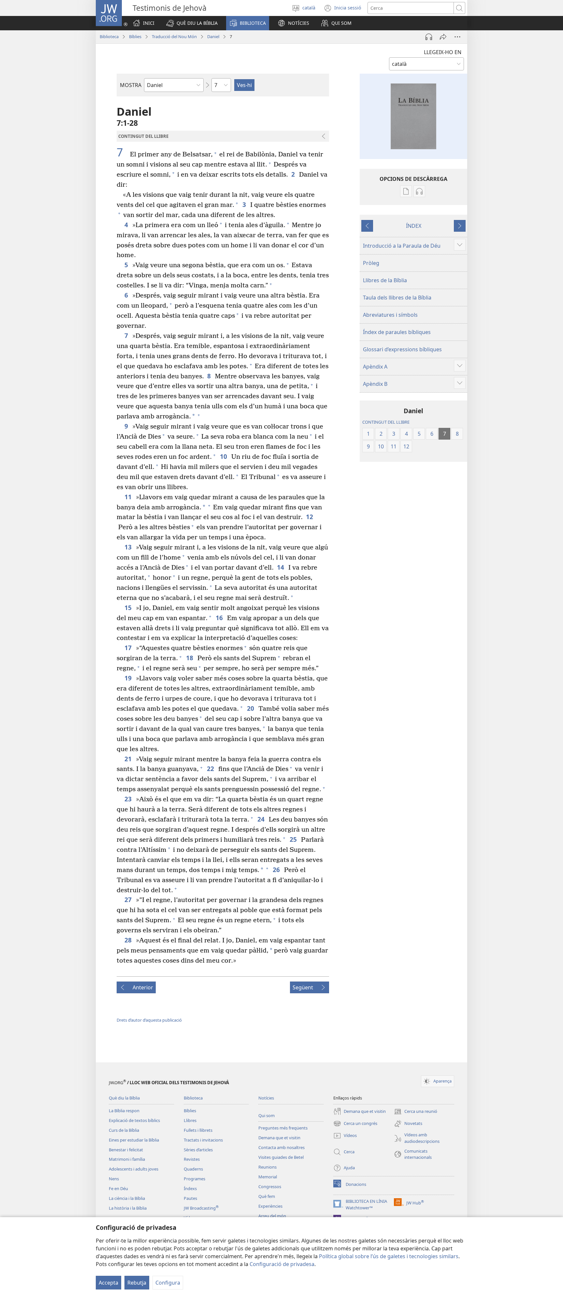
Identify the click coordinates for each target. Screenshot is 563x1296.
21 (128, 759)
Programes (194, 1179)
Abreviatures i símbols (390, 314)
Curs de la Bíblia (124, 1130)
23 (128, 799)
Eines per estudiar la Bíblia (134, 1140)
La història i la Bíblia (128, 1208)
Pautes (190, 1198)
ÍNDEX (413, 225)
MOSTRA (130, 85)
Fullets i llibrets (198, 1130)
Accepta (108, 1282)
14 (281, 567)
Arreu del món (272, 1216)
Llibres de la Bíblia (385, 280)
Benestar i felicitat (126, 1150)
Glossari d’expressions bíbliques (402, 349)
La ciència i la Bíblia (127, 1198)
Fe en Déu (118, 1188)
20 (251, 708)
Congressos (269, 1186)
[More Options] (457, 36)
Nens (114, 1179)
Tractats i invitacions (203, 1140)
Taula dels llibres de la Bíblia (397, 297)
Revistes (192, 1159)
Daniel (213, 36)
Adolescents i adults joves (133, 1169)
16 (220, 618)
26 (277, 869)
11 (128, 497)
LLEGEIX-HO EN (442, 52)
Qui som (266, 1115)
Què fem (266, 1196)
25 (294, 839)
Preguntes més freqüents (283, 1128)
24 (261, 819)
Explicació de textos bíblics (134, 1120)
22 (211, 768)
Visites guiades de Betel (281, 1157)
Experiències (270, 1206)
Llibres (190, 1120)
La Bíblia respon (124, 1111)
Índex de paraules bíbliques (397, 332)
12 (310, 517)
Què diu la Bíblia (124, 1098)
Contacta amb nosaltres (281, 1147)
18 (190, 658)
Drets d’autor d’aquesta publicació (149, 1020)
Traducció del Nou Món (174, 36)
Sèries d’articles (198, 1150)
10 (224, 456)
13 (128, 547)
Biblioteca (109, 36)
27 (128, 899)
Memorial (267, 1177)
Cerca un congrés (355, 1124)
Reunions (267, 1167)
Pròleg (371, 263)
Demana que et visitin (279, 1138)
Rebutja (136, 1282)
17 (128, 648)
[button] (192, 23)
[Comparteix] (443, 36)
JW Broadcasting (201, 1208)
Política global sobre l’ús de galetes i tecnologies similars (388, 1256)
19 (128, 678)
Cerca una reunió (415, 1111)
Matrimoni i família (127, 1159)
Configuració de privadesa (282, 1264)
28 (128, 940)
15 (128, 607)
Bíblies (135, 36)
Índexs (190, 1188)
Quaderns (193, 1169)
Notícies (266, 1098)
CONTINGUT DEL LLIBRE (386, 422)
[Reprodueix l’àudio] (429, 36)
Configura (167, 1282)
